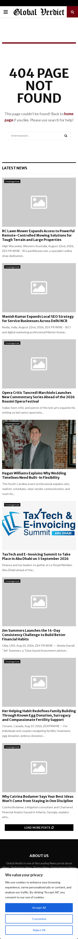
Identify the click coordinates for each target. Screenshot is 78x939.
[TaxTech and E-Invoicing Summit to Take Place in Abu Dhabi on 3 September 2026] (39, 525)
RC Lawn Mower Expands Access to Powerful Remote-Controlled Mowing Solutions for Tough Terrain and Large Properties (38, 235)
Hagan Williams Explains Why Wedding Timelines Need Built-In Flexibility (34, 475)
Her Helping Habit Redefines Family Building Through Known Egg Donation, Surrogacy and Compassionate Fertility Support (39, 715)
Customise (39, 919)
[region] (39, 903)
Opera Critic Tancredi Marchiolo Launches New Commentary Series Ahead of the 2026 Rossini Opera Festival (38, 397)
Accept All (39, 907)
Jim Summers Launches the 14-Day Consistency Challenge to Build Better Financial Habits (34, 634)
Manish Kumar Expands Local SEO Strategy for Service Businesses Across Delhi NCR (38, 318)
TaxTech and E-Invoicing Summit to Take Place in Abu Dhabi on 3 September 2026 (36, 556)
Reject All (39, 930)
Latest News (14, 168)
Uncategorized (12, 181)
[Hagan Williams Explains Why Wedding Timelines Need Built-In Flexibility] (39, 444)
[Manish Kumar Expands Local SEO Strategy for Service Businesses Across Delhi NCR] (39, 287)
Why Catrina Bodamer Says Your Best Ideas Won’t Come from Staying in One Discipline (37, 798)
